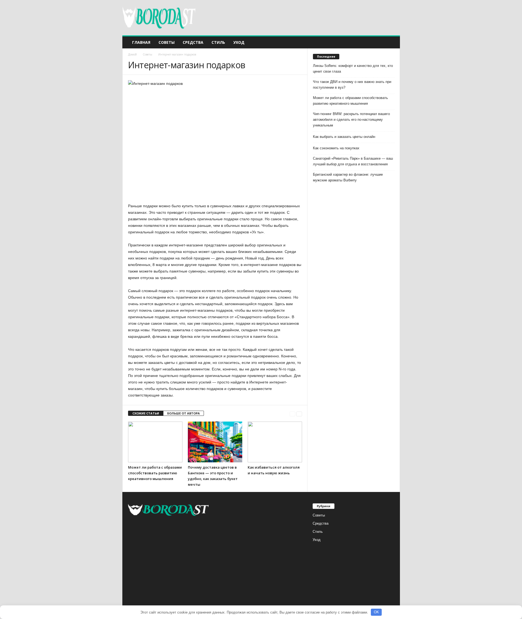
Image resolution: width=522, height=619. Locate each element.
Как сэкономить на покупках (336, 148)
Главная (141, 42)
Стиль (218, 42)
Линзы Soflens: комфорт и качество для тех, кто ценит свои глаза (353, 68)
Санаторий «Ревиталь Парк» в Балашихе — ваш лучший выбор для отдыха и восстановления (353, 161)
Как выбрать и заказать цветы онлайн (344, 137)
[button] (392, 42)
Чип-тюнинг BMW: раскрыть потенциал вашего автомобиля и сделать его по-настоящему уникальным (351, 119)
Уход (238, 42)
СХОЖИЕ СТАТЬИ (145, 413)
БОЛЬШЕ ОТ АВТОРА (183, 413)
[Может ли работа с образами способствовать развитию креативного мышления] (155, 442)
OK (376, 612)
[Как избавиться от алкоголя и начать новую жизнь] (275, 442)
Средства (193, 42)
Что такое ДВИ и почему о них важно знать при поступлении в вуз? (352, 84)
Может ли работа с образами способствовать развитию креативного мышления (155, 473)
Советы (167, 42)
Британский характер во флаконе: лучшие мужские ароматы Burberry (348, 177)
